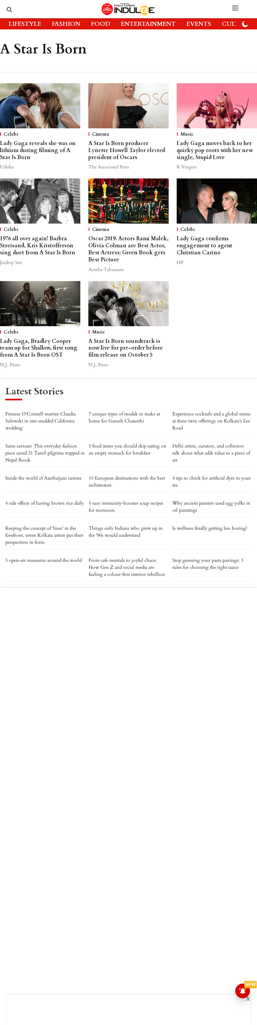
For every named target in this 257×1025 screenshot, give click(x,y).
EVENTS (198, 24)
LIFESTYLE (25, 24)
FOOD (100, 24)
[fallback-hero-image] (40, 105)
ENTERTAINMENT (148, 24)
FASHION (66, 24)
